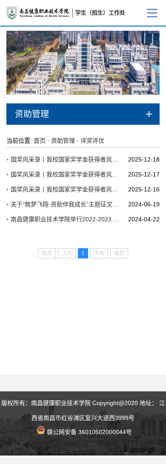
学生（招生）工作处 (100, 12)
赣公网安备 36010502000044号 (88, 431)
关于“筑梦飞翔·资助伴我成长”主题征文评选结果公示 (66, 204)
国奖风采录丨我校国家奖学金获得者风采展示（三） (66, 159)
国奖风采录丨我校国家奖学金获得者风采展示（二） (66, 174)
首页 (40, 140)
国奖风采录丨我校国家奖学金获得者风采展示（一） (66, 189)
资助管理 (63, 140)
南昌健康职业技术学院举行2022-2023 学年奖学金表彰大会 (66, 219)
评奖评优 (92, 140)
